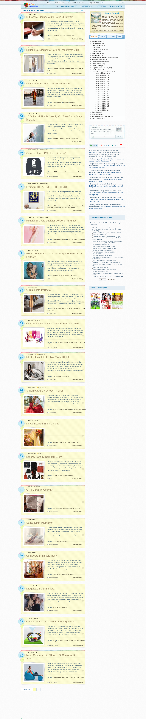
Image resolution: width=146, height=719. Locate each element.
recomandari (63, 207)
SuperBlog (95, 112)
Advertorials (96, 41)
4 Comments (53, 347)
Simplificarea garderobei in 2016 (44, 390)
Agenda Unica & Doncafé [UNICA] (103, 250)
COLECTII (40, 453)
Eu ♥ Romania (97, 53)
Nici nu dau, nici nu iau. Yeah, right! (47, 357)
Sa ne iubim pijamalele (39, 522)
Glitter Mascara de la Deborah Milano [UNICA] (106, 262)
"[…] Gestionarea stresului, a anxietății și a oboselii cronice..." (106, 186)
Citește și (105, 145)
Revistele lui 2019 (100, 98)
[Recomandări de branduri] (121, 145)
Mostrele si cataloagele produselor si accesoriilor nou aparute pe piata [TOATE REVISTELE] (107, 242)
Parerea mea (96, 66)
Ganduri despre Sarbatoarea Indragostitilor (50, 621)
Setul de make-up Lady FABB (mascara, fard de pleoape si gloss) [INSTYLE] (106, 233)
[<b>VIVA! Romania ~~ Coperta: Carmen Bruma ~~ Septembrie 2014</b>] (106, 301)
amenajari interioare (59, 677)
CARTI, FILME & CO (33, 150)
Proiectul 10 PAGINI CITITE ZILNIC (46, 187)
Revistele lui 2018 (100, 96)
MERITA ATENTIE (32, 80)
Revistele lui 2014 (100, 88)
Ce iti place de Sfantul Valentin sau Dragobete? (53, 323)
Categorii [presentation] (94, 37)
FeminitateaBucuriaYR (59, 239)
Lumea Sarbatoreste (99, 61)
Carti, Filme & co (97, 45)
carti (59, 172)
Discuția (94, 145)
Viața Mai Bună (94, 3)
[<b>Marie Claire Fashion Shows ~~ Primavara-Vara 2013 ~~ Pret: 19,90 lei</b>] (106, 293)
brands (55, 309)
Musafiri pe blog (116, 6)
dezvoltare (56, 36)
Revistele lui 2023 (100, 106)
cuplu (54, 342)
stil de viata (74, 69)
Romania (72, 102)
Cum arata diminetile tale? (41, 555)
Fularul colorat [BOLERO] (100, 271)
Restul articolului (77, 39)
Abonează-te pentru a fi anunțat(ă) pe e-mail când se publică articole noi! (101, 131)
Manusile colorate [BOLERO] (101, 244)
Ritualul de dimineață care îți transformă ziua (52, 49)
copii (54, 409)
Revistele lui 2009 (100, 77)
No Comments (53, 39)
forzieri (60, 475)
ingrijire (69, 239)
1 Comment (52, 73)
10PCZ (55, 172)
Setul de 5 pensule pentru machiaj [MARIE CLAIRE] (108, 276)
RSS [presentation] (119, 37)
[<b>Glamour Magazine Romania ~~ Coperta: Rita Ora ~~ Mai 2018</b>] (117, 293)
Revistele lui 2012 (100, 83)
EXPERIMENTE (44, 150)
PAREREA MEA (32, 14)
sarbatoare (50, 344)
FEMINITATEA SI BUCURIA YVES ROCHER (38, 217)
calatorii (55, 475)
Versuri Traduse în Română (101, 116)
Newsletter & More (69, 6)
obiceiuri (62, 36)
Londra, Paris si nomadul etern (44, 456)
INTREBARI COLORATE (34, 250)
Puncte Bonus (96, 70)
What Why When (97, 118)
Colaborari (102, 6)
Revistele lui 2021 (100, 102)
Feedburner (93, 152)
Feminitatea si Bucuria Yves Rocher (104, 57)
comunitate (64, 206)
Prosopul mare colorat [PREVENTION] (104, 269)
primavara (66, 102)
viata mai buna (70, 36)
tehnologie (50, 310)
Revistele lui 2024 (100, 108)
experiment (71, 172)
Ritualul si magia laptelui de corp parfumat (51, 220)
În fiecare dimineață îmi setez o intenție (49, 17)
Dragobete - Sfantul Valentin (65, 342)
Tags (115, 145)
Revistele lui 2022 (100, 104)
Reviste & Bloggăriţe (101, 73)
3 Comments (53, 682)
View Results (111, 280)
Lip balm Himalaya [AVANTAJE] (102, 255)
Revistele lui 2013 (100, 86)
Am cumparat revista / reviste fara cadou (105, 260)
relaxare (68, 138)
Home (57, 6)
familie (64, 309)
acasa (54, 541)
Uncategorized (97, 114)
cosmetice (59, 508)
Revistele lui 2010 (100, 79)
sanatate (67, 69)
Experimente (96, 55)
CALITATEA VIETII (32, 287)
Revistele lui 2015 (100, 90)
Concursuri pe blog (98, 49)
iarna (54, 102)
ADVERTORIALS (32, 354)
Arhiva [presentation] (102, 37)
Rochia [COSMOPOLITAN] (104, 246)
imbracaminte (68, 409)
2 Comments (53, 242)
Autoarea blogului (87, 6)
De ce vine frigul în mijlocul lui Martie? (49, 83)
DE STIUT (30, 47)
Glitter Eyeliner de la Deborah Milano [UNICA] (106, 236)
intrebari (55, 276)
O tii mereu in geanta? (39, 489)
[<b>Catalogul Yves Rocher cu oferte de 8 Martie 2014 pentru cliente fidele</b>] (117, 301)
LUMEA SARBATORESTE (34, 618)
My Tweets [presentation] (111, 37)
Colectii (94, 47)
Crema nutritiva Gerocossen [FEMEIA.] (104, 248)
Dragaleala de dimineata (40, 588)
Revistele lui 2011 (100, 81)
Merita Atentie (96, 63)
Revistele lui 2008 (100, 75)
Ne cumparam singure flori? (42, 423)
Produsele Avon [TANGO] (100, 267)
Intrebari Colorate (98, 59)
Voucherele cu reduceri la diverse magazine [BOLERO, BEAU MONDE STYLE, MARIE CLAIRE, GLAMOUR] (106, 229)
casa (59, 309)
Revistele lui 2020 (100, 100)
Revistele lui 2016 (100, 92)
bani (54, 376)
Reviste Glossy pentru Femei (101, 72)
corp (54, 508)
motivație (50, 207)
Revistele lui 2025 (100, 110)
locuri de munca (79, 640)
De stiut (94, 51)
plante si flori (75, 442)
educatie (55, 69)
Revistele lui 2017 (100, 94)
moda (65, 475)
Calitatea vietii (96, 43)
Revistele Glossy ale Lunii (55, 3)
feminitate (55, 138)
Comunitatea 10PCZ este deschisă (46, 153)
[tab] (94, 36)
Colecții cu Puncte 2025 (76, 3)
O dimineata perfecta (38, 289)
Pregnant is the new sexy (100, 68)
